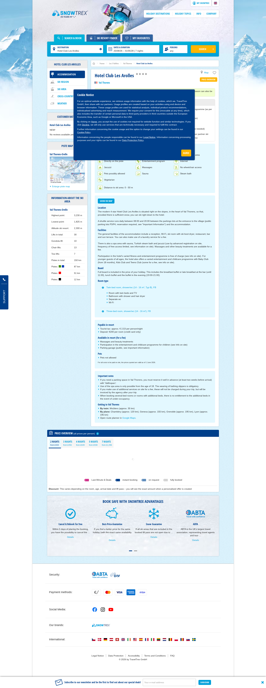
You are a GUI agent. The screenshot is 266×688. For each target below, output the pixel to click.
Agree (94, 121)
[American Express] (130, 592)
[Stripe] (142, 592)
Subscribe (204, 682)
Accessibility (134, 655)
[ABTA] (100, 575)
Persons (173, 47)
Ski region (63, 82)
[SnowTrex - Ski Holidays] (101, 625)
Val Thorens (104, 82)
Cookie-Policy (84, 132)
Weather (62, 103)
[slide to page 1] (130, 550)
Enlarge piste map (61, 186)
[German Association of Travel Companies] (115, 574)
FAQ (172, 655)
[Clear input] (100, 49)
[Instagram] (103, 609)
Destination (63, 47)
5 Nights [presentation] (93, 443)
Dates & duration (122, 47)
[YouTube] (111, 609)
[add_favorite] (214, 73)
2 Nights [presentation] (54, 443)
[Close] (262, 682)
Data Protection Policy (133, 140)
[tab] (55, 443)
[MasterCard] (107, 592)
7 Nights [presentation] (107, 443)
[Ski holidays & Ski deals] (70, 14)
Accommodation (66, 74)
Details (70, 537)
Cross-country (65, 96)
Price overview (208, 79)
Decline (85, 124)
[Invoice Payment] (96, 592)
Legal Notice (149, 137)
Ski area (61, 89)
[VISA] (119, 592)
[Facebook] (95, 609)
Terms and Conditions (155, 655)
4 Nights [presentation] (80, 443)
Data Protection (115, 655)
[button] (215, 3)
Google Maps (129, 418)
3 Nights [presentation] (67, 443)
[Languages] (93, 639)
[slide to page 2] (135, 550)
